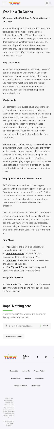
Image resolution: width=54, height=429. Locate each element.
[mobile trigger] (5, 3)
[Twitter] (46, 357)
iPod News (11, 260)
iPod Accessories (15, 253)
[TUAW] (14, 3)
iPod (8, 247)
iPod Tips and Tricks (16, 267)
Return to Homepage (14, 336)
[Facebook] (37, 357)
